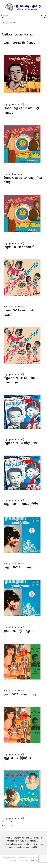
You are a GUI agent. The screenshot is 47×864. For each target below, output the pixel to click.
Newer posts (7, 825)
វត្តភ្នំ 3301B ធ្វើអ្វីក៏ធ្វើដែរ (17, 758)
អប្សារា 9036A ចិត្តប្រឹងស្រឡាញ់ (22, 43)
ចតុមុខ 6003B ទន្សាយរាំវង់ (19, 247)
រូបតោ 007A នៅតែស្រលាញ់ (20, 695)
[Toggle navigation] (43, 23)
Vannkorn (33, 860)
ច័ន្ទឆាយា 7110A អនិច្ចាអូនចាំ (20, 443)
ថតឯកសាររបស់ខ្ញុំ (12, 23)
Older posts (6, 821)
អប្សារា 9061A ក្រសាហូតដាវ (20, 568)
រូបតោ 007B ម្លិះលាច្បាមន (18, 631)
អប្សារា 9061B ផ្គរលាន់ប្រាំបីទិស (22, 504)
